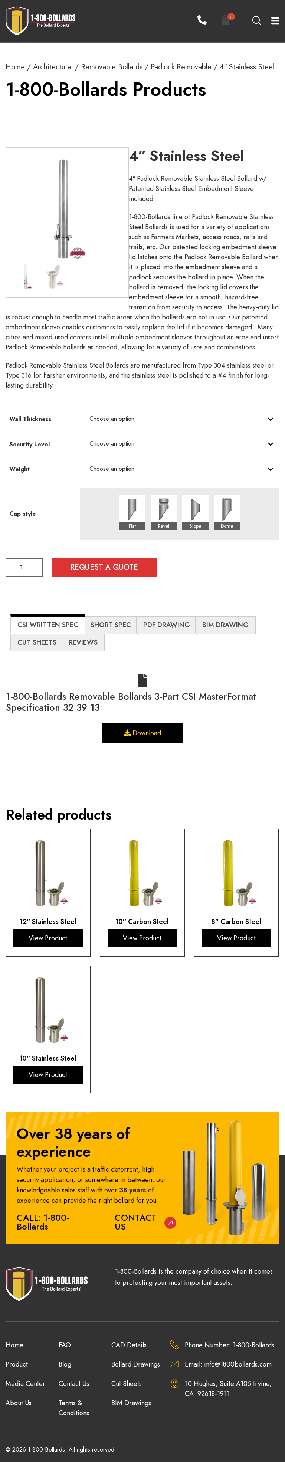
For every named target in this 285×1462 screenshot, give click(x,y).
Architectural (53, 67)
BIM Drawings (131, 1403)
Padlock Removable (181, 67)
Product (17, 1364)
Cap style (22, 514)
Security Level (29, 444)
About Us (19, 1403)
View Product (48, 938)
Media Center (25, 1383)
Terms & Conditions (74, 1408)
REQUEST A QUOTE (104, 567)
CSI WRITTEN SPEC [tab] (47, 625)
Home (15, 67)
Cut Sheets (126, 1383)
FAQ (65, 1345)
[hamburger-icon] (271, 21)
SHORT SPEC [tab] (111, 625)
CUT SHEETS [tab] (36, 642)
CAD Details (129, 1345)
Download (146, 733)
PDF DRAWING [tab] (166, 625)
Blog (65, 1364)
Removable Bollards (111, 67)
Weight (19, 469)
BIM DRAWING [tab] (225, 625)
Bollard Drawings (135, 1364)
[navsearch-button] (256, 21)
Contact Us (136, 1222)
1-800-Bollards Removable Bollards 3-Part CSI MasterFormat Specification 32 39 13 (131, 702)
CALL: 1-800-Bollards (43, 1222)
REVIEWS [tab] (83, 642)
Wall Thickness (30, 419)
